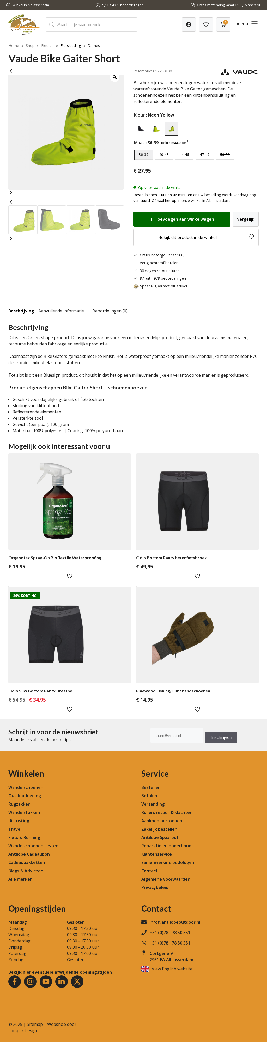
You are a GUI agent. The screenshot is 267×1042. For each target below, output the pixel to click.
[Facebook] (14, 981)
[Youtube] (46, 981)
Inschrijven (221, 737)
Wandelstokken (24, 812)
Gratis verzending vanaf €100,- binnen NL (229, 5)
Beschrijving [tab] (21, 311)
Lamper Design (23, 1030)
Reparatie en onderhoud (166, 846)
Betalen (149, 796)
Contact (149, 871)
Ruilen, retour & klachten (166, 812)
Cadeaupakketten (26, 862)
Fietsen (47, 45)
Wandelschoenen (25, 787)
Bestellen (151, 787)
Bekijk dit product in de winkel (187, 237)
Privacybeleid (154, 887)
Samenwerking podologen (167, 862)
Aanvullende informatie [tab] (61, 311)
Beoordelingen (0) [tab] (110, 311)
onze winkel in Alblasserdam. (205, 200)
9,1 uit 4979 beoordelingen (123, 5)
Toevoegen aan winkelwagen (184, 219)
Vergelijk (245, 219)
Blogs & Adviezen (25, 871)
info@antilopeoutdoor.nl (175, 922)
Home (13, 45)
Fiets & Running (24, 837)
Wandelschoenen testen (33, 846)
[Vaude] (239, 74)
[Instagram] (30, 981)
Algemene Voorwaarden (165, 879)
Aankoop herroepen (161, 821)
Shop (30, 45)
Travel (14, 829)
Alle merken (20, 879)
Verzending (153, 804)
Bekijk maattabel (174, 142)
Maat (139, 142)
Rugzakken (19, 804)
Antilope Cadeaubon (29, 854)
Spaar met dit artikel (163, 286)
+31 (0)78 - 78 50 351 (170, 932)
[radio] (141, 128)
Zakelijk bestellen (159, 829)
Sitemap (35, 1024)
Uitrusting (18, 821)
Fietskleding (70, 45)
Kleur (139, 115)
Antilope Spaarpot (160, 837)
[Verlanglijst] (189, 24)
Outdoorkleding (24, 796)
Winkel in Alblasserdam (31, 5)
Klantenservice (156, 854)
